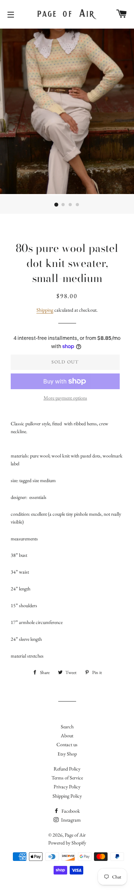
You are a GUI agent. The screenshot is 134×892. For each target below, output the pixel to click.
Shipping (44, 310)
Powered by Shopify (67, 842)
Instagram (70, 820)
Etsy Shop (67, 753)
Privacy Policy (67, 786)
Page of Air (75, 835)
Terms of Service (67, 777)
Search (67, 726)
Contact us (67, 744)
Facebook (70, 811)
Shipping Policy (67, 796)
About (67, 735)
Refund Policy (67, 768)
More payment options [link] (65, 398)
